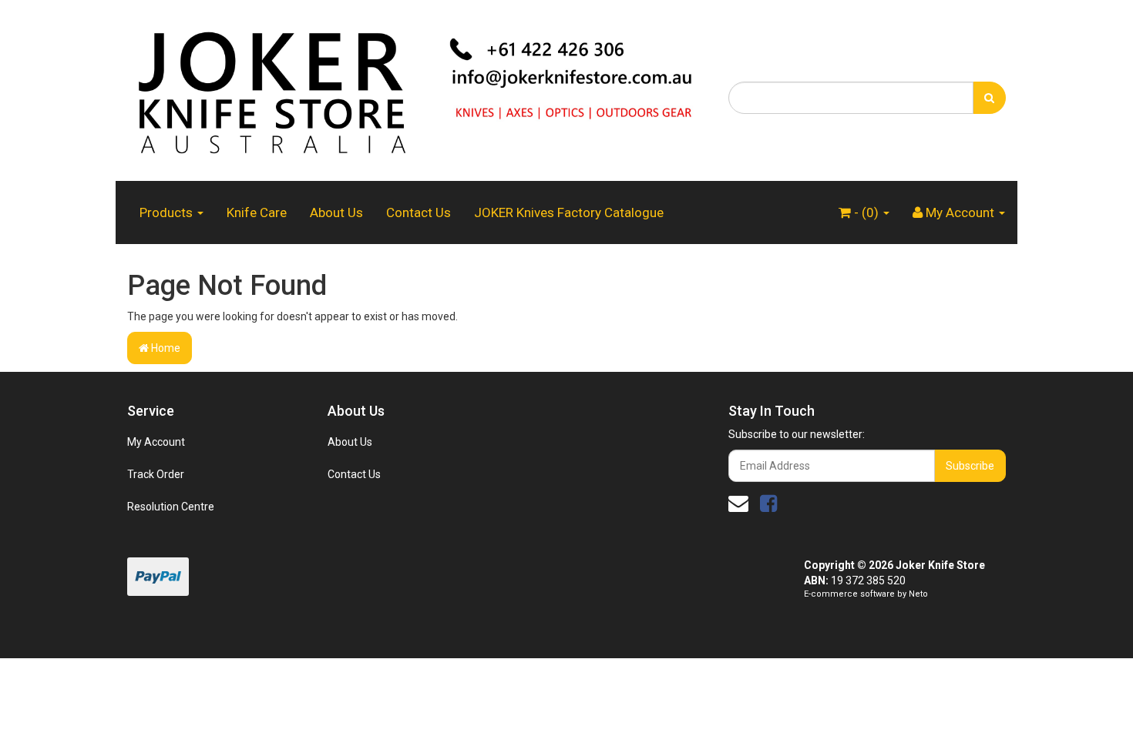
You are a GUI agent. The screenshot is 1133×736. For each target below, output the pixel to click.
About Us (336, 212)
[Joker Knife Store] (416, 89)
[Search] (989, 98)
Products (168, 212)
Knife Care (257, 212)
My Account (156, 442)
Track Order (155, 474)
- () (866, 212)
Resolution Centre (170, 506)
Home (164, 348)
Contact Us (418, 212)
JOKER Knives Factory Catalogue (569, 212)
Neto (918, 594)
